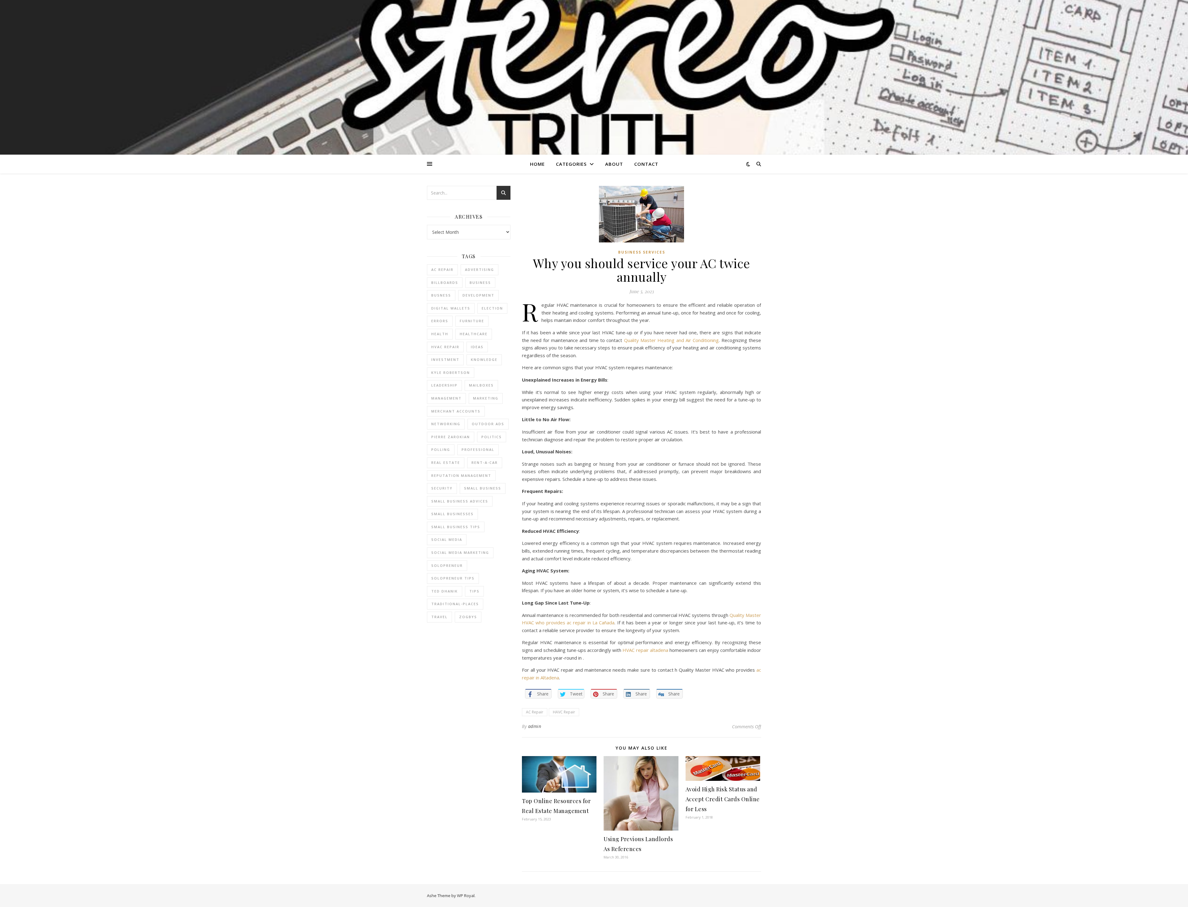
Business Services (641, 252)
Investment (445, 359)
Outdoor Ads (488, 423)
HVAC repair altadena (645, 650)
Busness (441, 295)
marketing (485, 398)
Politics (491, 436)
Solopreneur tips (453, 578)
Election (492, 308)
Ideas (477, 346)
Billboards (444, 282)
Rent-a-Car (484, 462)
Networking (445, 423)
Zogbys (468, 616)
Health (439, 334)
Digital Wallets (450, 308)
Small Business (482, 488)
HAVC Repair (564, 712)
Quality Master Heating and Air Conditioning (671, 340)
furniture (472, 321)
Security (442, 488)
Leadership (444, 385)
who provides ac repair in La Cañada (575, 622)
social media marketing (460, 552)
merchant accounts (455, 411)
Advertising (479, 269)
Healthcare (474, 334)
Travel (439, 616)
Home (537, 164)
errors (439, 321)
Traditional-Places (455, 603)
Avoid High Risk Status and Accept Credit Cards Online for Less (723, 799)
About (614, 164)
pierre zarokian (450, 436)
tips (474, 591)
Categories (571, 164)
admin (534, 726)
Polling (440, 449)
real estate (445, 462)
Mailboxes (481, 385)
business (480, 282)
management (446, 398)
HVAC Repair (445, 346)
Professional (478, 449)
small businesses (452, 513)
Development (478, 295)
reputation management (461, 475)
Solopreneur (447, 565)
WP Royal (466, 895)
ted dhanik (444, 591)
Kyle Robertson (450, 372)
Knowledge (484, 359)
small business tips (455, 526)
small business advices (459, 501)
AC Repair (442, 269)
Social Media (446, 539)
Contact (646, 164)
